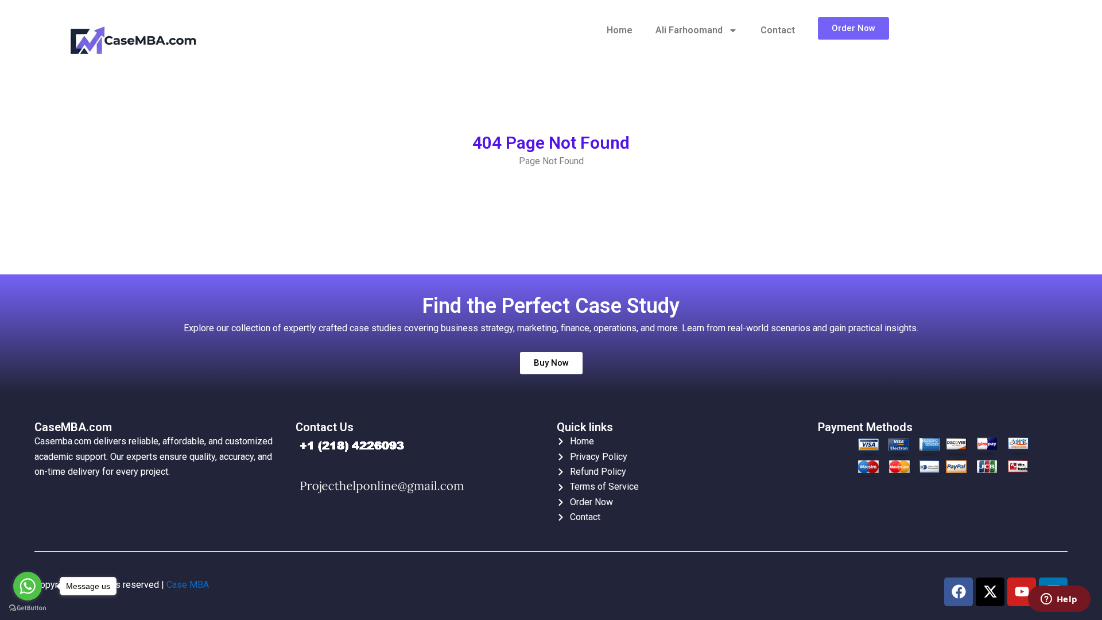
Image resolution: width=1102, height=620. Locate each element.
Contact (777, 30)
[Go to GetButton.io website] (27, 608)
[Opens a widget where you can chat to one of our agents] (1059, 600)
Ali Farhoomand (689, 30)
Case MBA (187, 584)
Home (620, 30)
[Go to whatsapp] (27, 586)
